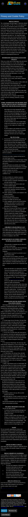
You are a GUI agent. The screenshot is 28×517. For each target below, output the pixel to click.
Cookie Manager (6, 514)
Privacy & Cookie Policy (19, 506)
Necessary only (12, 510)
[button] (25, 4)
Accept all (4, 510)
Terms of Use (4, 507)
